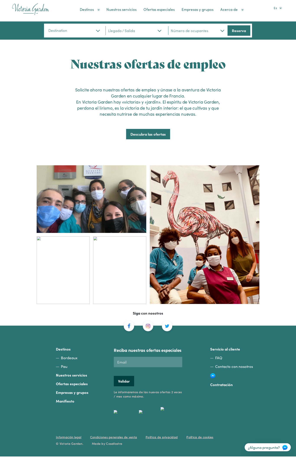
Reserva (239, 30)
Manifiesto (65, 401)
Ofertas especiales (159, 9)
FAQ (218, 357)
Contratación (221, 384)
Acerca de (229, 9)
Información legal (68, 437)
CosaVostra (114, 443)
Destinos (87, 9)
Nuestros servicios (121, 9)
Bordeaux (69, 357)
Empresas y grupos (197, 9)
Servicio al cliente (225, 349)
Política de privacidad (162, 437)
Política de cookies (199, 437)
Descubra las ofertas (148, 134)
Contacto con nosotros (234, 366)
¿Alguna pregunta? (264, 447)
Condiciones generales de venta (113, 437)
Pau (64, 366)
